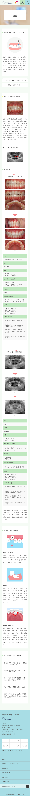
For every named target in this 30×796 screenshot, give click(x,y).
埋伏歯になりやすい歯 (14, 85)
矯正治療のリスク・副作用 (8, 786)
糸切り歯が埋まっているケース (14, 80)
